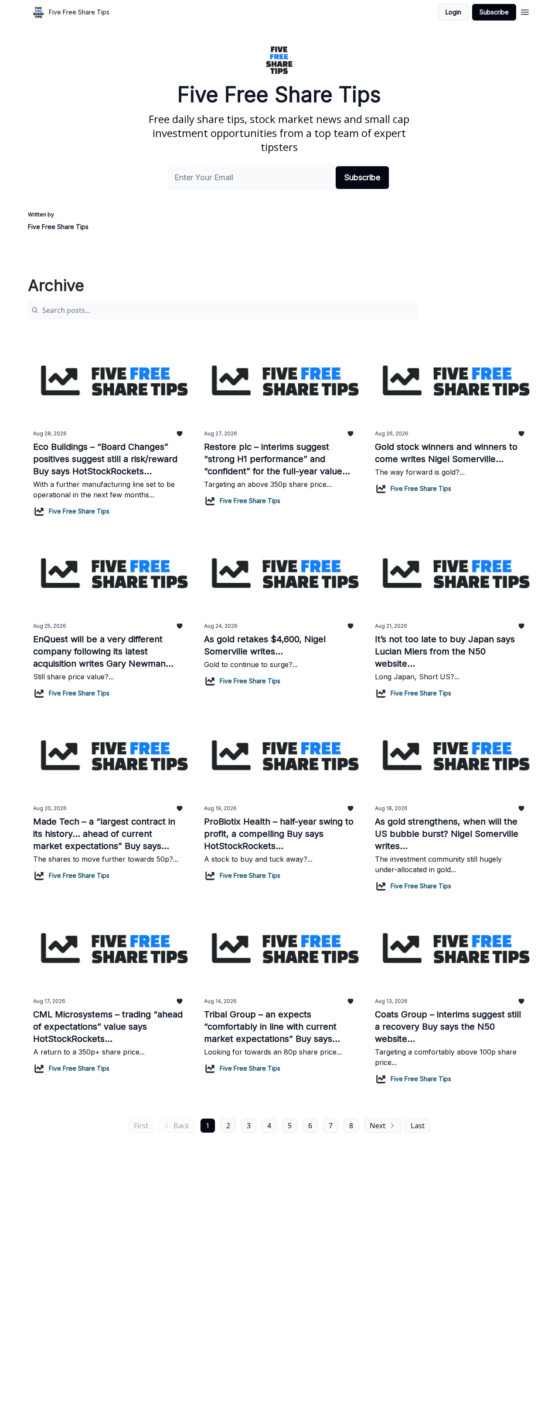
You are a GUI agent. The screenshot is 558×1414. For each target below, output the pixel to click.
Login (453, 12)
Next (377, 1125)
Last (418, 1125)
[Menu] (525, 10)
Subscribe (494, 12)
